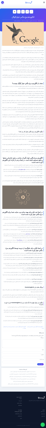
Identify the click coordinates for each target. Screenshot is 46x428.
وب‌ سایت (42, 359)
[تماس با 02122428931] (2, 2)
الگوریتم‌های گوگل (41, 21)
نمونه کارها (20, 405)
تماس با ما (20, 401)
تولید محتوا (43, 414)
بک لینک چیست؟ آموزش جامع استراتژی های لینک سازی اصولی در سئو (23, 371)
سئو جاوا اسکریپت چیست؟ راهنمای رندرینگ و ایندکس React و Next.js (23, 379)
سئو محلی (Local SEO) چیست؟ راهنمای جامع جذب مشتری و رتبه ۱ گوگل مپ (23, 374)
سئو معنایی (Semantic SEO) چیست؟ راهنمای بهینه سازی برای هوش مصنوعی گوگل (23, 384)
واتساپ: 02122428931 (18, 414)
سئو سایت (42, 47)
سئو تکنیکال (43, 411)
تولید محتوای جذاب (22, 169)
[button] (44, 2)
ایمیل (42, 355)
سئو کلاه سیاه (19, 240)
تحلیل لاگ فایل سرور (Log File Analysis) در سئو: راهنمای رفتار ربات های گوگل (23, 376)
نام (43, 350)
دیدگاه (42, 338)
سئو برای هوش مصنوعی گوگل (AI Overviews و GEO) (23, 381)
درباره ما (20, 398)
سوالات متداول (19, 403)
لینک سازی (43, 416)
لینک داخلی (28, 234)
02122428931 (20, 416)
